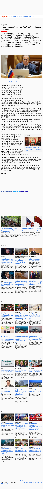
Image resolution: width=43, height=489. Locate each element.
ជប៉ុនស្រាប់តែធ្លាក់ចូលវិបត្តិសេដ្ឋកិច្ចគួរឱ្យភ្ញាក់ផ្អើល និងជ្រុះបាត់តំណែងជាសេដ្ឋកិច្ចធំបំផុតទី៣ (7, 315)
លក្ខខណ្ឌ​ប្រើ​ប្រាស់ (39, 482)
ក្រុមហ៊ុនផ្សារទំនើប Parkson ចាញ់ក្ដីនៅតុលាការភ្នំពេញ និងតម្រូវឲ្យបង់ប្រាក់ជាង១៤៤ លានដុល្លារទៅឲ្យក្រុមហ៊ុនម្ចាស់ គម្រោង (21, 393)
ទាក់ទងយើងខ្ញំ (30, 482)
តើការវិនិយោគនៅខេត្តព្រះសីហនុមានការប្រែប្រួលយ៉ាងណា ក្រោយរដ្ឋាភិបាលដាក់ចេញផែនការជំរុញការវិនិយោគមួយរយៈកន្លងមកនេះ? (21, 339)
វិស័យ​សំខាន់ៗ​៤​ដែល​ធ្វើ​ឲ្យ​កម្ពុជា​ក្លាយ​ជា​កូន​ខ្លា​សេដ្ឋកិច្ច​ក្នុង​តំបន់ (35, 390)
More (40, 246)
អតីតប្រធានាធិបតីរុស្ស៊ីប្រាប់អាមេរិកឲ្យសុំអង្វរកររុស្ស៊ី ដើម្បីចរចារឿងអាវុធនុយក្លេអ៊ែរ (7, 284)
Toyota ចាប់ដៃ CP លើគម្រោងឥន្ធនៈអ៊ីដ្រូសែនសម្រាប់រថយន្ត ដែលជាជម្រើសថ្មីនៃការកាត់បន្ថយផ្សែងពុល (7, 339)
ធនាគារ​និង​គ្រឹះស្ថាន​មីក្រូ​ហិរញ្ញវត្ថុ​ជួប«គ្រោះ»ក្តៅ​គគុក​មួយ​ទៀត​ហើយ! (7, 371)
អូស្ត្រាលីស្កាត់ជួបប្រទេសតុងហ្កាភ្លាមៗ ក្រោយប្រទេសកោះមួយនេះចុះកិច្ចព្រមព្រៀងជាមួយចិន (33, 149)
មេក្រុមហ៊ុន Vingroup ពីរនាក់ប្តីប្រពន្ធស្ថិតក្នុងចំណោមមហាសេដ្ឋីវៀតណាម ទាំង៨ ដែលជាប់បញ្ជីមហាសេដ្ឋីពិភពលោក (21, 426)
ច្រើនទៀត (40, 358)
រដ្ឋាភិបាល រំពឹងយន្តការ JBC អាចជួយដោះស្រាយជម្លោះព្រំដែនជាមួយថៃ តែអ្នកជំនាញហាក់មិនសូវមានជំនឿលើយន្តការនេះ (21, 316)
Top (22, 480)
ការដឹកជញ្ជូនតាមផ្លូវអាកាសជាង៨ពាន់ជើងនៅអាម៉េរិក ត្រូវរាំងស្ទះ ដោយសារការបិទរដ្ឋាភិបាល (35, 338)
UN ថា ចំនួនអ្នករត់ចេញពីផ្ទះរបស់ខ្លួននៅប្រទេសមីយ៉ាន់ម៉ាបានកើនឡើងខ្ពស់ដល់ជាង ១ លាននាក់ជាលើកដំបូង (10, 230)
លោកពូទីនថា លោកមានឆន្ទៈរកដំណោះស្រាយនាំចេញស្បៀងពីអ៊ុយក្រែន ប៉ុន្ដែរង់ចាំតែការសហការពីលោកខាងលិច (21, 284)
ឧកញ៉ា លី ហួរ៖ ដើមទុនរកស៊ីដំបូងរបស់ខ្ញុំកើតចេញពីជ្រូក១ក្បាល (6, 391)
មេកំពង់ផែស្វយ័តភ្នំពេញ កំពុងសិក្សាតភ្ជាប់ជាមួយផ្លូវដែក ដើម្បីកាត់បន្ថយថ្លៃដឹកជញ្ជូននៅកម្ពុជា (35, 450)
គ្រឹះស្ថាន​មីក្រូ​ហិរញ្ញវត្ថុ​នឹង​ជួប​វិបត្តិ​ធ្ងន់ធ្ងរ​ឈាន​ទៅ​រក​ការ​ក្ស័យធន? (35, 371)
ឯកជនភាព (34, 482)
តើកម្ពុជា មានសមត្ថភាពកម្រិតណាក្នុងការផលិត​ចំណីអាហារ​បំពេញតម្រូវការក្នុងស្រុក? (21, 450)
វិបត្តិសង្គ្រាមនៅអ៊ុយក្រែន (15, 82)
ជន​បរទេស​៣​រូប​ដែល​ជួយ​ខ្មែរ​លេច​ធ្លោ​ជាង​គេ (20, 371)
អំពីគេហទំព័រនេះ (25, 482)
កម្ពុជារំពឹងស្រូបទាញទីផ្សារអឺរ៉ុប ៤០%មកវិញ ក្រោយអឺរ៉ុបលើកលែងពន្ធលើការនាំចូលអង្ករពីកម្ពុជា (35, 316)
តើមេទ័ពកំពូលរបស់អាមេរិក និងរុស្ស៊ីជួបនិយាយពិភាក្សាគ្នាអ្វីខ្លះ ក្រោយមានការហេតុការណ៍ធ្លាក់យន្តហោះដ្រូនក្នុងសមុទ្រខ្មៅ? (7, 260)
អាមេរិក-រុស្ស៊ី (10, 82)
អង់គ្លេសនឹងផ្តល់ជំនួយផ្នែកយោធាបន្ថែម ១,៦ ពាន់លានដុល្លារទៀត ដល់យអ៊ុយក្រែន (35, 283)
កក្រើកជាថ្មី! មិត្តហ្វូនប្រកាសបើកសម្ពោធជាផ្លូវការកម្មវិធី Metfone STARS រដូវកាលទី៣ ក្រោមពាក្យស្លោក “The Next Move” (35, 427)
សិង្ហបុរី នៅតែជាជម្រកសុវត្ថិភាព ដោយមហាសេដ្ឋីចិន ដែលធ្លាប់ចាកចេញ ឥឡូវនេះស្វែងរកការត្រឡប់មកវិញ (7, 451)
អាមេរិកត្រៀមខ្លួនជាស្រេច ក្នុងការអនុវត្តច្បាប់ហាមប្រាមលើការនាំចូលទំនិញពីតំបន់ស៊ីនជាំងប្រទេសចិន (32, 229)
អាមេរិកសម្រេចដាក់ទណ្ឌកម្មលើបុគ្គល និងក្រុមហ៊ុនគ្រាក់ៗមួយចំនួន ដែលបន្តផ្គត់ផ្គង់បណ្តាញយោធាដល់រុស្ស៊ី (21, 261)
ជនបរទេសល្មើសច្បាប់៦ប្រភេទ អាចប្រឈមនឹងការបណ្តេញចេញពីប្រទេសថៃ (7, 425)
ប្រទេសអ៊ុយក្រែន (5, 82)
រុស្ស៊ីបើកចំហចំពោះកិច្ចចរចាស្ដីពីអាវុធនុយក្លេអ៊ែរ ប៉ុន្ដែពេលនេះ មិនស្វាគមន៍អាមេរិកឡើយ (35, 259)
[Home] (4, 16)
